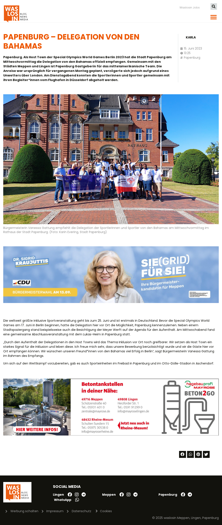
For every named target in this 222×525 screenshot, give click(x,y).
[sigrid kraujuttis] (111, 302)
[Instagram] (76, 494)
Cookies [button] (106, 511)
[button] (214, 6)
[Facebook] (69, 494)
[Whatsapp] (77, 499)
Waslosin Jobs (190, 7)
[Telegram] (83, 494)
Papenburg (192, 57)
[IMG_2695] (111, 434)
